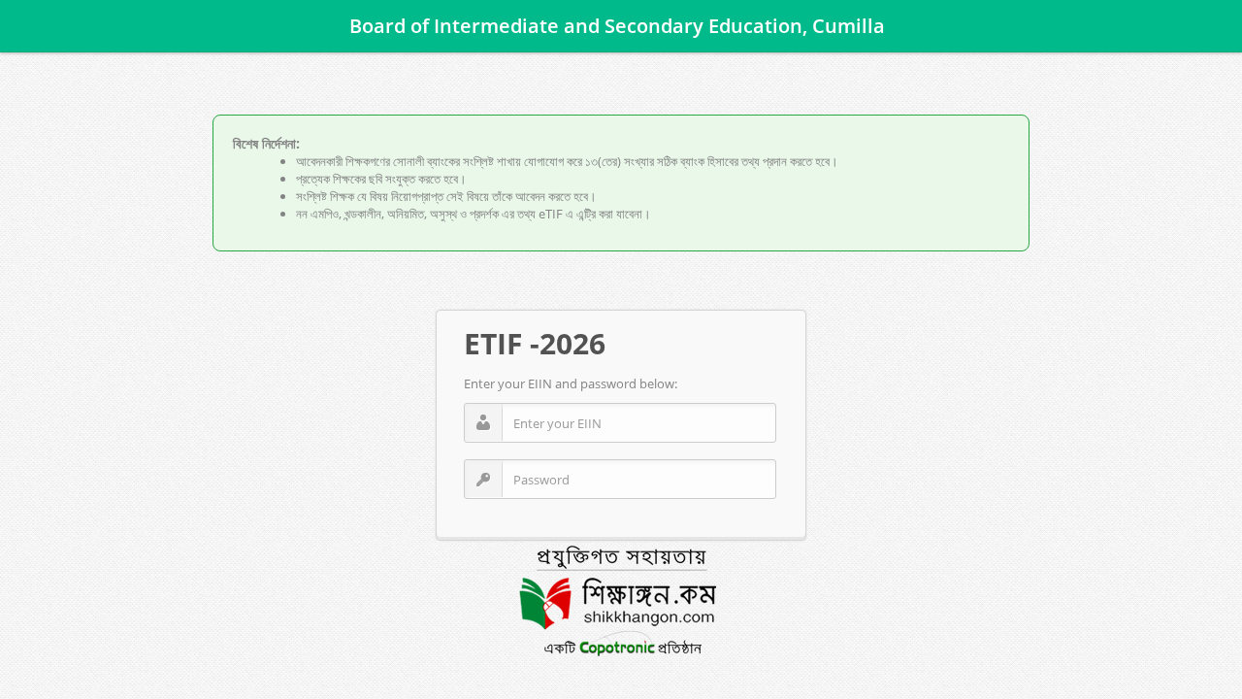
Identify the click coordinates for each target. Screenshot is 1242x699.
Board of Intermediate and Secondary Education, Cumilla (469, 26)
